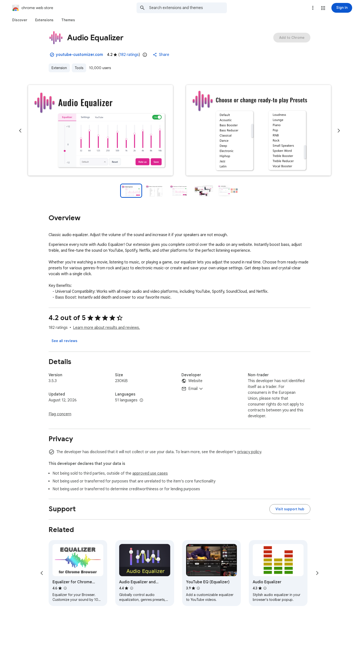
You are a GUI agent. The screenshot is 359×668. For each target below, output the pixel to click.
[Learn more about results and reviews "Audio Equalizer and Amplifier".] (131, 588)
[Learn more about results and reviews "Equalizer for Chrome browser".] (65, 588)
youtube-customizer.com (79, 54)
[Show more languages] (141, 400)
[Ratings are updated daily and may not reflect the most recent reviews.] (145, 55)
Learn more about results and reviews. (106, 327)
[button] (323, 8)
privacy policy (249, 451)
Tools (79, 68)
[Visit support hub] (289, 509)
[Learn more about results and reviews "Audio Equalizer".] (265, 588)
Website (195, 380)
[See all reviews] (64, 341)
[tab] (19, 20)
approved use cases (150, 473)
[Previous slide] (20, 131)
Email (193, 388)
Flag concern (60, 414)
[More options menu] (313, 8)
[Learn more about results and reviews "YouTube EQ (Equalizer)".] (198, 588)
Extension (59, 68)
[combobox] (188, 8)
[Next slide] (339, 131)
